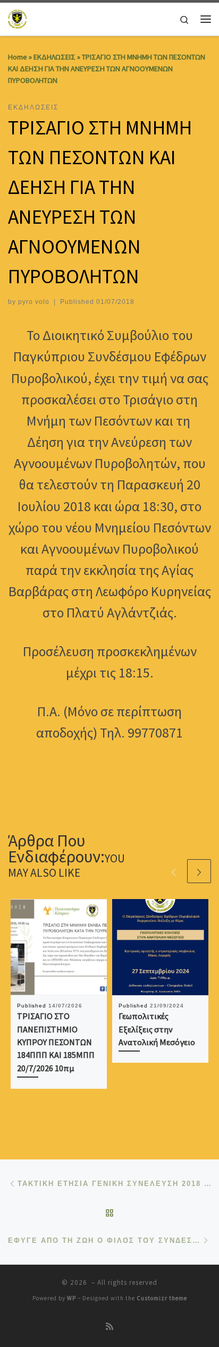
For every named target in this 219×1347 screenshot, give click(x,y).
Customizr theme (162, 1298)
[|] (18, 17)
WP (71, 1298)
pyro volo (33, 302)
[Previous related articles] (174, 871)
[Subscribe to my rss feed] (109, 1326)
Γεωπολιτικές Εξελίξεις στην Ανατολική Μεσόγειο (157, 1029)
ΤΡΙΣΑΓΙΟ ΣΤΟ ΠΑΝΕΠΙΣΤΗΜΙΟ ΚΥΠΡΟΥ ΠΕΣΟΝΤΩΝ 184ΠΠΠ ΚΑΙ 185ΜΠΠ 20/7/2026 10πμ (56, 1042)
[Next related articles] (199, 871)
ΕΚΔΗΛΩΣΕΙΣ (54, 57)
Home (17, 57)
